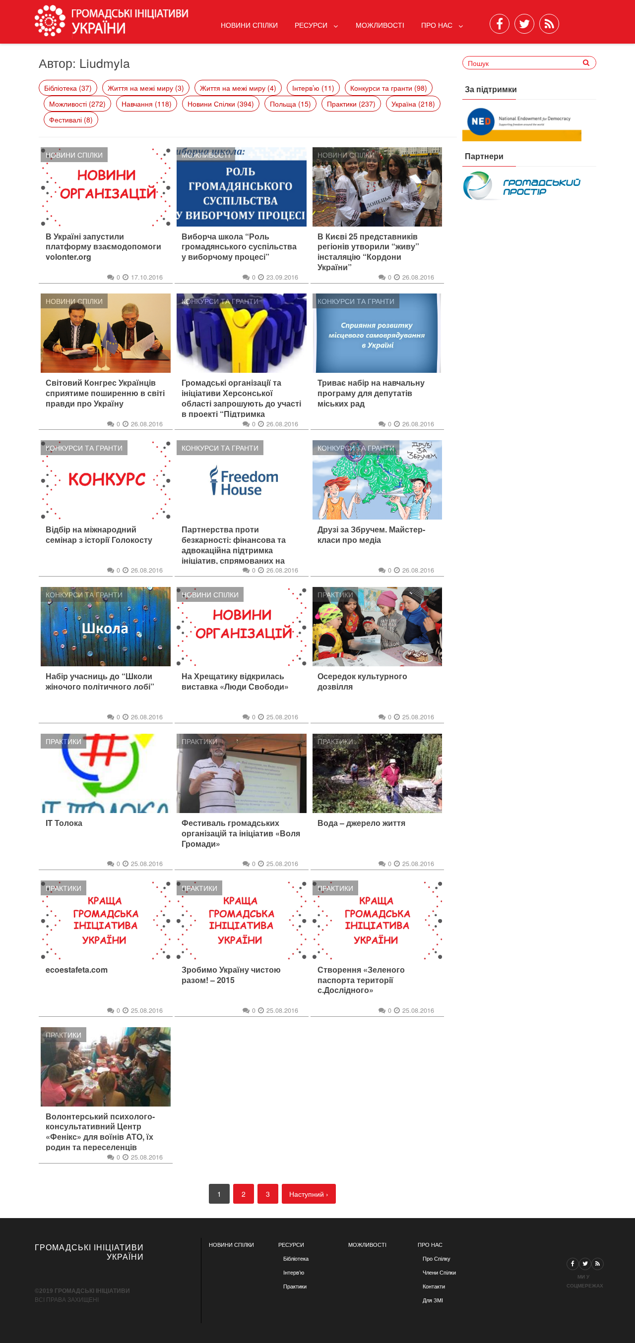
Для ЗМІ (433, 1300)
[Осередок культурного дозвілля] (378, 626)
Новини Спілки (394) (221, 104)
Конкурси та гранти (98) (388, 88)
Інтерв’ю (293, 1273)
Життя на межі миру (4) (238, 88)
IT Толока (64, 823)
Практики (335, 594)
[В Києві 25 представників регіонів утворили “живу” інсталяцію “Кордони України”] (378, 187)
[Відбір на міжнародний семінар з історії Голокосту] (106, 480)
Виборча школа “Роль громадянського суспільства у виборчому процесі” (239, 247)
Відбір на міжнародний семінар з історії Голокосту (99, 535)
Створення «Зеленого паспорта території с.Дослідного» (361, 980)
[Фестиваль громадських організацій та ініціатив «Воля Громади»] (242, 773)
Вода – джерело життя (361, 823)
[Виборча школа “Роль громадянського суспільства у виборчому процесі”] (242, 187)
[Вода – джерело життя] (378, 773)
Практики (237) (351, 104)
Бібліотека (296, 1259)
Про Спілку (436, 1259)
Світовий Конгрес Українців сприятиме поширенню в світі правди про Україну (105, 393)
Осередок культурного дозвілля (362, 681)
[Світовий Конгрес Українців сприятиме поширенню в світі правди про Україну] (106, 333)
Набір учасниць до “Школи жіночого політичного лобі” (100, 681)
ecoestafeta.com (77, 970)
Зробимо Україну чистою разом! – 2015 (231, 975)
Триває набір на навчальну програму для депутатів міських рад (371, 393)
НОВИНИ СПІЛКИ (231, 1245)
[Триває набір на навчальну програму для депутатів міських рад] (378, 333)
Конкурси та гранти (220, 301)
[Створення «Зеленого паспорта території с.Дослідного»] (378, 920)
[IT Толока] (106, 773)
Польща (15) (290, 104)
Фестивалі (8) (71, 119)
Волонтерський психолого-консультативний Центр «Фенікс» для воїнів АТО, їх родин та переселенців (100, 1132)
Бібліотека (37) (68, 88)
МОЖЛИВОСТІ (367, 1245)
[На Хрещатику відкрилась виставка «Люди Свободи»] (242, 626)
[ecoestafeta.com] (106, 920)
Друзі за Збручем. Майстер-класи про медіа (371, 535)
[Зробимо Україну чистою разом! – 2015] (242, 920)
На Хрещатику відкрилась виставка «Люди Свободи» (235, 681)
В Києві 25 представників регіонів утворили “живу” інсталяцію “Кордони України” (368, 252)
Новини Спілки (249, 25)
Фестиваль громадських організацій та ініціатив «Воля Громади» (241, 833)
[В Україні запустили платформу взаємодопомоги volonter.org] (106, 187)
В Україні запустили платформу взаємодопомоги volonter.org (103, 247)
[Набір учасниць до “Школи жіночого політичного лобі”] (106, 626)
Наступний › (308, 1194)
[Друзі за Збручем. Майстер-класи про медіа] (378, 480)
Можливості (380, 25)
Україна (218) (413, 104)
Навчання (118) (147, 104)
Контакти (434, 1286)
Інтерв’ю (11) (313, 88)
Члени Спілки (439, 1273)
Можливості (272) (77, 104)
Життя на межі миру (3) (146, 88)
